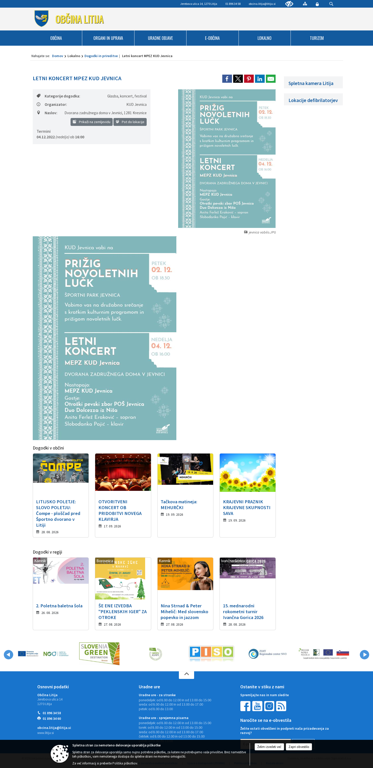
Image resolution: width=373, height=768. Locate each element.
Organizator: (56, 104)
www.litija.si (45, 733)
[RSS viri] (281, 706)
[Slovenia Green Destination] (99, 653)
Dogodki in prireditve (101, 56)
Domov (57, 56)
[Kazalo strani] (305, 4)
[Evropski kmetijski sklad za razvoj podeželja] (324, 653)
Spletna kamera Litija (311, 83)
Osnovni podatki (53, 687)
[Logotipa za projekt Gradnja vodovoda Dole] (43, 653)
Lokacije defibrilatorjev (313, 100)
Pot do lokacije (132, 122)
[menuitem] (56, 38)
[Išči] (331, 4)
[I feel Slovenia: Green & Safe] (155, 653)
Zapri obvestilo (299, 747)
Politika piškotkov (124, 763)
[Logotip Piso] (211, 653)
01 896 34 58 (52, 713)
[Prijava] (317, 4)
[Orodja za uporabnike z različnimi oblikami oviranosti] (289, 4)
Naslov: (51, 112)
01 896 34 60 (52, 718)
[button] (8, 654)
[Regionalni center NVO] (267, 653)
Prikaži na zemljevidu (94, 122)
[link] (227, 79)
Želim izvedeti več (269, 747)
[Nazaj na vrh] (186, 675)
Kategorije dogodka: (62, 96)
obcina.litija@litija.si (262, 4)
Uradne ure (149, 687)
